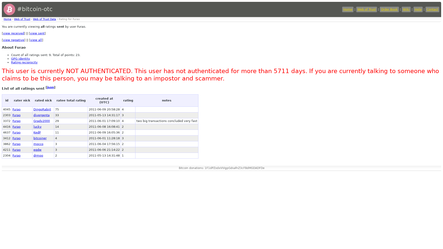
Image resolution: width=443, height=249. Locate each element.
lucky (37, 126)
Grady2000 (41, 121)
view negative (13, 40)
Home (347, 9)
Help (418, 9)
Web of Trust (366, 9)
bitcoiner (40, 138)
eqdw (37, 149)
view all (36, 40)
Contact (432, 9)
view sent (37, 33)
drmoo (38, 155)
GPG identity (20, 58)
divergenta (41, 115)
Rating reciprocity (24, 62)
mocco (38, 144)
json (50, 87)
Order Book (389, 9)
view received (13, 33)
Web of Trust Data (44, 19)
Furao (16, 109)
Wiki (406, 9)
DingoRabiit (42, 109)
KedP (37, 132)
